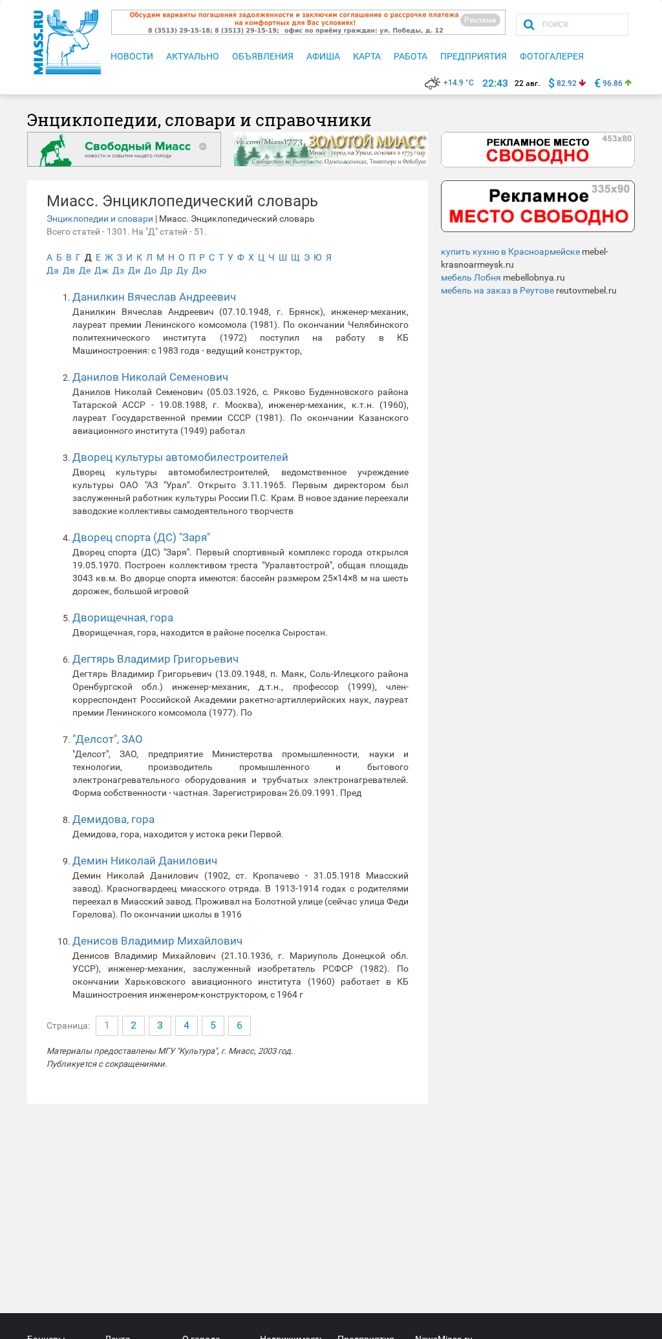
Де (85, 270)
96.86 (613, 83)
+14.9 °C (458, 82)
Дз (118, 270)
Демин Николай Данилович (144, 860)
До (150, 270)
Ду (182, 270)
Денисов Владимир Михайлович (157, 940)
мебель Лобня (471, 277)
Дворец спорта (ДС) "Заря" (141, 537)
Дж (101, 270)
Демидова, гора (113, 819)
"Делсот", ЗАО (107, 739)
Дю (199, 270)
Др (166, 270)
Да (53, 270)
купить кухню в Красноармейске (510, 251)
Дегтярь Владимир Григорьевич (155, 658)
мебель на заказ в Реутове (497, 290)
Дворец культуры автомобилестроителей (180, 457)
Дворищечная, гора (122, 617)
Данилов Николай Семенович (150, 376)
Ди (134, 270)
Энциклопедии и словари (100, 218)
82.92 (567, 83)
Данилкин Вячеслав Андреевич (154, 296)
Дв (69, 270)
